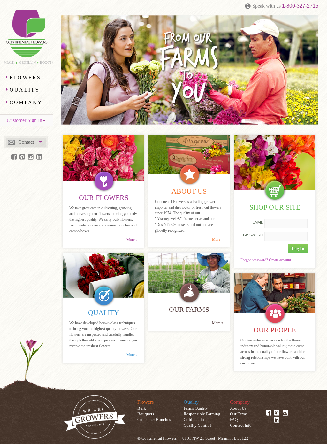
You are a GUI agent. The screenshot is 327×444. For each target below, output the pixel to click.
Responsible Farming (202, 414)
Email (258, 222)
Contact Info (241, 425)
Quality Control (197, 425)
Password (253, 235)
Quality (25, 90)
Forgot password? (254, 260)
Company (26, 102)
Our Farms (238, 414)
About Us (238, 408)
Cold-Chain (194, 419)
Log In (298, 248)
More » (132, 240)
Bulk (141, 408)
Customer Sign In (24, 120)
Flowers (25, 77)
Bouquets (145, 414)
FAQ (234, 419)
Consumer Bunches (154, 419)
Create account (280, 260)
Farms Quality (196, 408)
